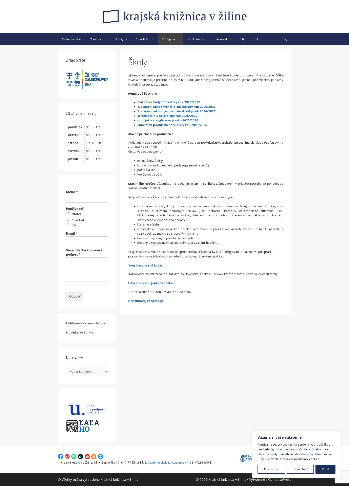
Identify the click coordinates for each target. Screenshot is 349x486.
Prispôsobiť (271, 469)
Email (72, 233)
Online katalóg (72, 39)
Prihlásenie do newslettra (85, 323)
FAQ (243, 39)
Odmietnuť (300, 469)
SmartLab (142, 39)
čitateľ (76, 214)
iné (73, 225)
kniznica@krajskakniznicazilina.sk (164, 462)
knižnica (77, 219)
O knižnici (96, 39)
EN (256, 39)
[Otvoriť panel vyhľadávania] (285, 39)
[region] (296, 454)
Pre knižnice (195, 39)
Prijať (325, 469)
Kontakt (221, 39)
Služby (119, 39)
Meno (72, 192)
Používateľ (74, 209)
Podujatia (168, 39)
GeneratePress (279, 479)
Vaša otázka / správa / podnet (84, 252)
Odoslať (74, 296)
